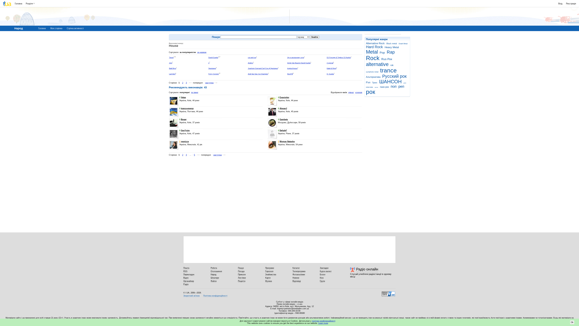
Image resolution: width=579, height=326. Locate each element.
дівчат (351, 92)
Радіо (185, 284)
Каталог (296, 268)
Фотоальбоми (299, 274)
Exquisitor (284, 97)
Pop (382, 52)
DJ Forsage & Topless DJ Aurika (339, 57)
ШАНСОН (390, 81)
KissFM (290, 74)
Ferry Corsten (213, 74)
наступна (209, 83)
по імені (194, 92)
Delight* (283, 130)
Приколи (242, 274)
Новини (296, 278)
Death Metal (403, 44)
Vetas (183, 97)
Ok (572, 322)
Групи (322, 281)
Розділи (29, 3)
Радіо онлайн (367, 269)
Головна (18, 3)
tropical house (292, 68)
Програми (269, 268)
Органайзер (188, 281)
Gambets (284, 119)
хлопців (358, 92)
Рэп (368, 82)
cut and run (252, 57)
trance (388, 70)
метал (376, 87)
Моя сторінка (56, 28)
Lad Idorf (172, 74)
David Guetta (213, 57)
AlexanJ (283, 108)
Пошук (241, 268)
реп (401, 86)
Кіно (322, 278)
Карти (268, 278)
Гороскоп (269, 271)
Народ (213, 274)
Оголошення (216, 271)
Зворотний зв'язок (191, 296)
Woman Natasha (287, 141)
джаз (404, 83)
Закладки (324, 268)
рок (370, 92)
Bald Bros (172, 68)
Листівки (242, 278)
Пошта (186, 268)
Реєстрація (571, 3)
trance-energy (187, 108)
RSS (185, 271)
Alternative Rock (375, 43)
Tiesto (171, 57)
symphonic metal (372, 72)
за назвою (201, 52)
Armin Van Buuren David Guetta (298, 63)
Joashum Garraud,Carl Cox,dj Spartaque (263, 68)
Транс (374, 83)
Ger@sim (185, 130)
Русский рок (394, 76)
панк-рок (384, 87)
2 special (330, 63)
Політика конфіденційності (215, 296)
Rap (391, 52)
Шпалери (215, 278)
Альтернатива (373, 77)
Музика (268, 281)
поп (394, 86)
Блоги (322, 274)
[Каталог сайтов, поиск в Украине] (388, 293)
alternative (377, 64)
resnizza (185, 141)
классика (369, 87)
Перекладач (188, 274)
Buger (184, 119)
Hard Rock (374, 47)
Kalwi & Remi (331, 68)
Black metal (391, 43)
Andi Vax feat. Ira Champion (258, 74)
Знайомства (270, 274)
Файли (214, 281)
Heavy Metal (392, 47)
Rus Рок (386, 59)
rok (392, 65)
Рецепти (241, 281)
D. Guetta (330, 74)
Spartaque (212, 68)
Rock (373, 58)
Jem (170, 63)
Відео (185, 278)
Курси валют (326, 271)
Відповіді (297, 281)
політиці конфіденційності (323, 321)
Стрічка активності (75, 28)
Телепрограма (299, 271)
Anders (250, 63)
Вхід (560, 3)
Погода (241, 271)
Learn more (323, 323)
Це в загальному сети (295, 57)
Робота (214, 268)
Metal (372, 52)
